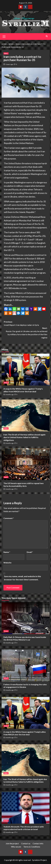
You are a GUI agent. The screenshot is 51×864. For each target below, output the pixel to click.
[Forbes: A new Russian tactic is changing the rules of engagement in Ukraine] (26, 665)
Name (6, 552)
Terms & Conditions (31, 846)
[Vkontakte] (23, 309)
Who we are (16, 846)
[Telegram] (23, 313)
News (6, 53)
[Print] (10, 313)
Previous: (21, 323)
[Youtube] (44, 309)
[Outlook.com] (18, 313)
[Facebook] (6, 309)
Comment (8, 518)
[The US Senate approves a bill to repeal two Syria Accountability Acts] (26, 464)
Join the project (12, 843)
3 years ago (9, 64)
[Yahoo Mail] (31, 309)
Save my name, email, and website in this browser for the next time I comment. (22, 578)
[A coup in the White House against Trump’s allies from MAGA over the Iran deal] (26, 370)
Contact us (25, 843)
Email (30, 552)
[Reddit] (35, 309)
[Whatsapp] (14, 309)
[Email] (18, 309)
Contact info (38, 843)
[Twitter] (39, 309)
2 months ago (9, 394)
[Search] (46, 36)
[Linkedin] (10, 309)
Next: (26, 333)
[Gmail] (14, 313)
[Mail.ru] (27, 309)
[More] (27, 313)
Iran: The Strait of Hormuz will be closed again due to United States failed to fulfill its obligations (24, 437)
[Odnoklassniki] (6, 313)
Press (6, 631)
